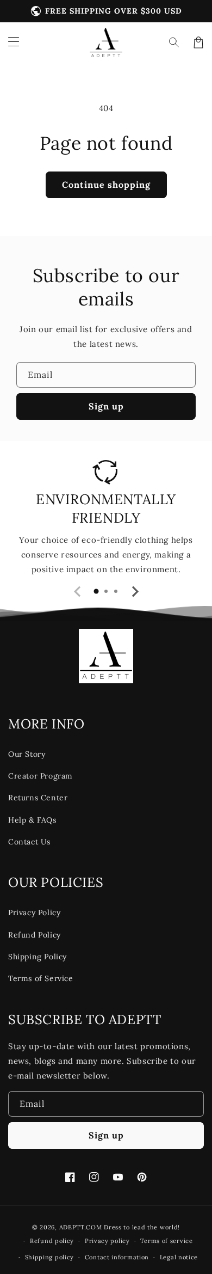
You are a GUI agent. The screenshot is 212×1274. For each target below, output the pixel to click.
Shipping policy (49, 1257)
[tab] (96, 591)
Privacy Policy (34, 912)
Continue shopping (106, 184)
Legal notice (179, 1257)
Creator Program (40, 776)
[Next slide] (134, 592)
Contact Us (29, 842)
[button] (174, 42)
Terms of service (166, 1241)
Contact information (117, 1257)
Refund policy (52, 1241)
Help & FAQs (32, 820)
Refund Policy (34, 935)
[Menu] (14, 42)
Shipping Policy (37, 956)
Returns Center (37, 798)
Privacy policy (107, 1241)
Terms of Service (40, 978)
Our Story (26, 754)
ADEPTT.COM (80, 1227)
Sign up (106, 406)
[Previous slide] (78, 592)
